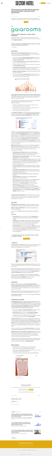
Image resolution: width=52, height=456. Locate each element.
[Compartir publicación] (39, 3)
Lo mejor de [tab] (13, 411)
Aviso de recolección (32, 450)
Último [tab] (16, 411)
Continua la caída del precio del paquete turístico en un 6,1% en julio (23, 264)
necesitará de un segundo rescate (26, 321)
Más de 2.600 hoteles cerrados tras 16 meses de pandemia (22, 268)
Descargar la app (30, 452)
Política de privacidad (31, 392)
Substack (22, 454)
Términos (27, 450)
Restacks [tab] (17, 401)
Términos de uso (26, 391)
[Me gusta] (12, 16)
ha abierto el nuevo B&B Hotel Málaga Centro (25, 159)
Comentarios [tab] (13, 401)
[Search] (38, 3)
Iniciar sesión (48, 3)
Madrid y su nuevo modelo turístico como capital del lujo (22, 131)
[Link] (10, 35)
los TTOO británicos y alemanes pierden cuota (30, 112)
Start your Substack (23, 452)
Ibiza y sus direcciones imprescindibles (27, 348)
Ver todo (13, 437)
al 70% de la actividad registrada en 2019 (30, 301)
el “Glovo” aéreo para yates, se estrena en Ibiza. (27, 346)
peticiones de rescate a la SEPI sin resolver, (33, 244)
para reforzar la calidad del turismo (27, 272)
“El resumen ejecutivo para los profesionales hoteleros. (19, 425)
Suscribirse (43, 3)
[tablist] (15, 401)
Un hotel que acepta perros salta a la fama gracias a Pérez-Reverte (26, 352)
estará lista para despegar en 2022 (19, 329)
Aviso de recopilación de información (23, 392)
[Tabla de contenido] (0, 228)
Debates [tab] (19, 411)
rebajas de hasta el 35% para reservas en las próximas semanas (29, 95)
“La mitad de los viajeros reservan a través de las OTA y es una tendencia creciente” (26, 217)
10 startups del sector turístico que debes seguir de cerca (22, 291)
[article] (26, 417)
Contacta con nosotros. (18, 39)
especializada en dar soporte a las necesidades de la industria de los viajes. (25, 205)
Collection (27, 180)
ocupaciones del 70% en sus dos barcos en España (20, 332)
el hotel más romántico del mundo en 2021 (23, 350)
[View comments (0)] (14, 16)
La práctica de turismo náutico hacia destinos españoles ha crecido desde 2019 (25, 338)
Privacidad (24, 450)
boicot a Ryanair (22, 323)
